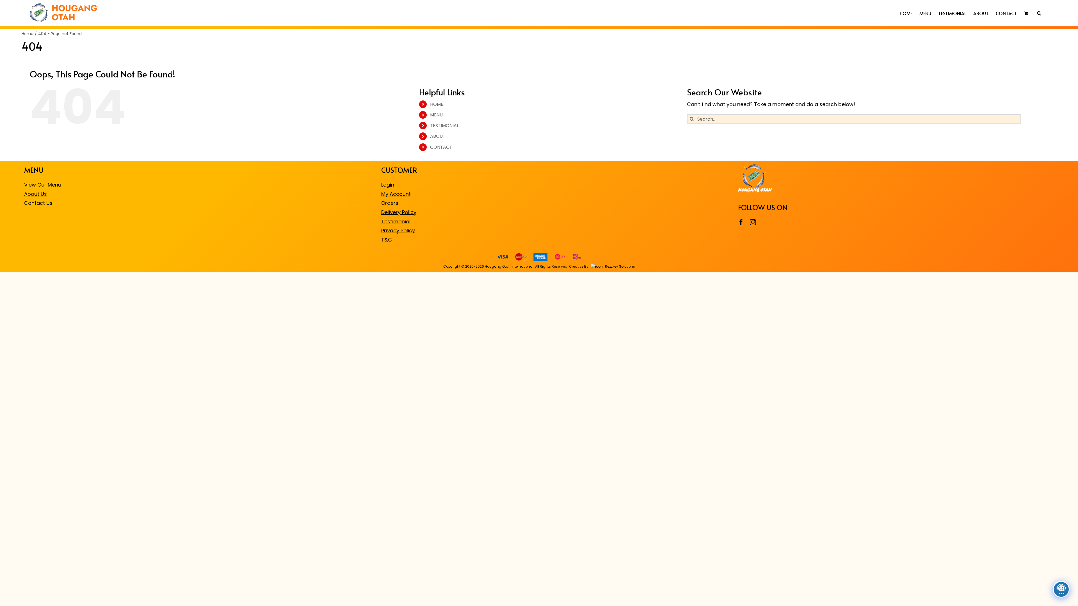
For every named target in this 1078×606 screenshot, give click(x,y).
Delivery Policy (398, 212)
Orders (389, 202)
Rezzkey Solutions (619, 266)
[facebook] (741, 222)
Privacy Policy (398, 230)
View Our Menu (42, 184)
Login (387, 184)
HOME (436, 104)
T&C (386, 239)
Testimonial (395, 221)
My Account (396, 194)
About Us (35, 194)
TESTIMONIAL (444, 125)
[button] (1039, 13)
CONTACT (441, 147)
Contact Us (38, 202)
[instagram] (753, 222)
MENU (436, 115)
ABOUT (438, 136)
